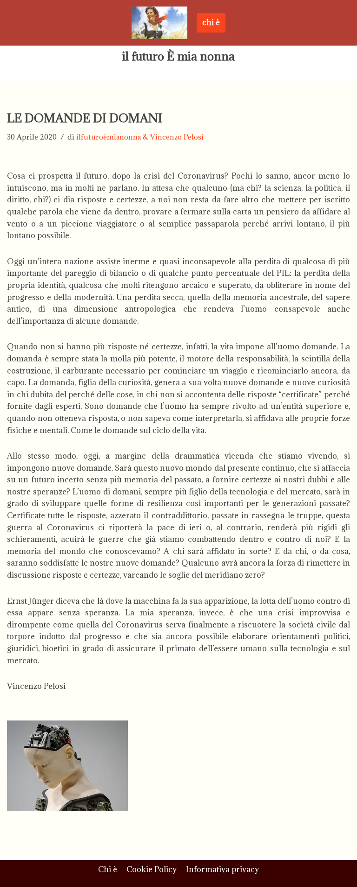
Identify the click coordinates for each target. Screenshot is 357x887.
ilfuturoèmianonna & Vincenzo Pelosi (140, 137)
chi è (211, 22)
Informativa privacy (222, 869)
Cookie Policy (151, 869)
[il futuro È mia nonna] (159, 23)
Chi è (107, 869)
